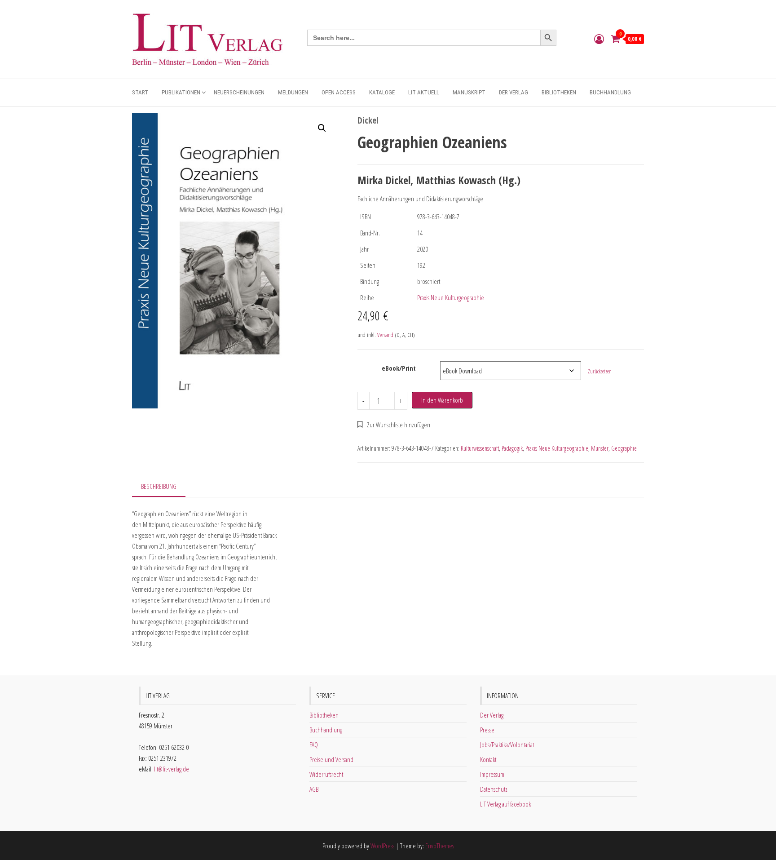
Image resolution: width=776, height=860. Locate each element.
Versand (385, 335)
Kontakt (488, 759)
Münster (599, 448)
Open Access (339, 92)
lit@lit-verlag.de (171, 768)
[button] (322, 128)
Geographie (624, 448)
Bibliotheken (559, 92)
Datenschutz (493, 789)
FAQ (313, 744)
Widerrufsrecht (326, 774)
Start (140, 92)
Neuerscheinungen (239, 92)
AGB (313, 789)
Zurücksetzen (600, 371)
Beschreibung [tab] (158, 486)
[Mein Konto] (599, 38)
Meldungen (293, 92)
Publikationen (181, 92)
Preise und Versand (331, 759)
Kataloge (382, 92)
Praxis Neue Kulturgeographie (450, 297)
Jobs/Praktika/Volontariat (507, 744)
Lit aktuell (423, 92)
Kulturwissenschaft (480, 448)
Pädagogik (512, 448)
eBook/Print (399, 368)
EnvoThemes (439, 845)
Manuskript (469, 92)
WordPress (382, 845)
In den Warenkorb (442, 399)
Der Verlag (513, 92)
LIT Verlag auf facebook (505, 803)
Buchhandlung (610, 92)
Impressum (492, 774)
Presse (487, 729)
